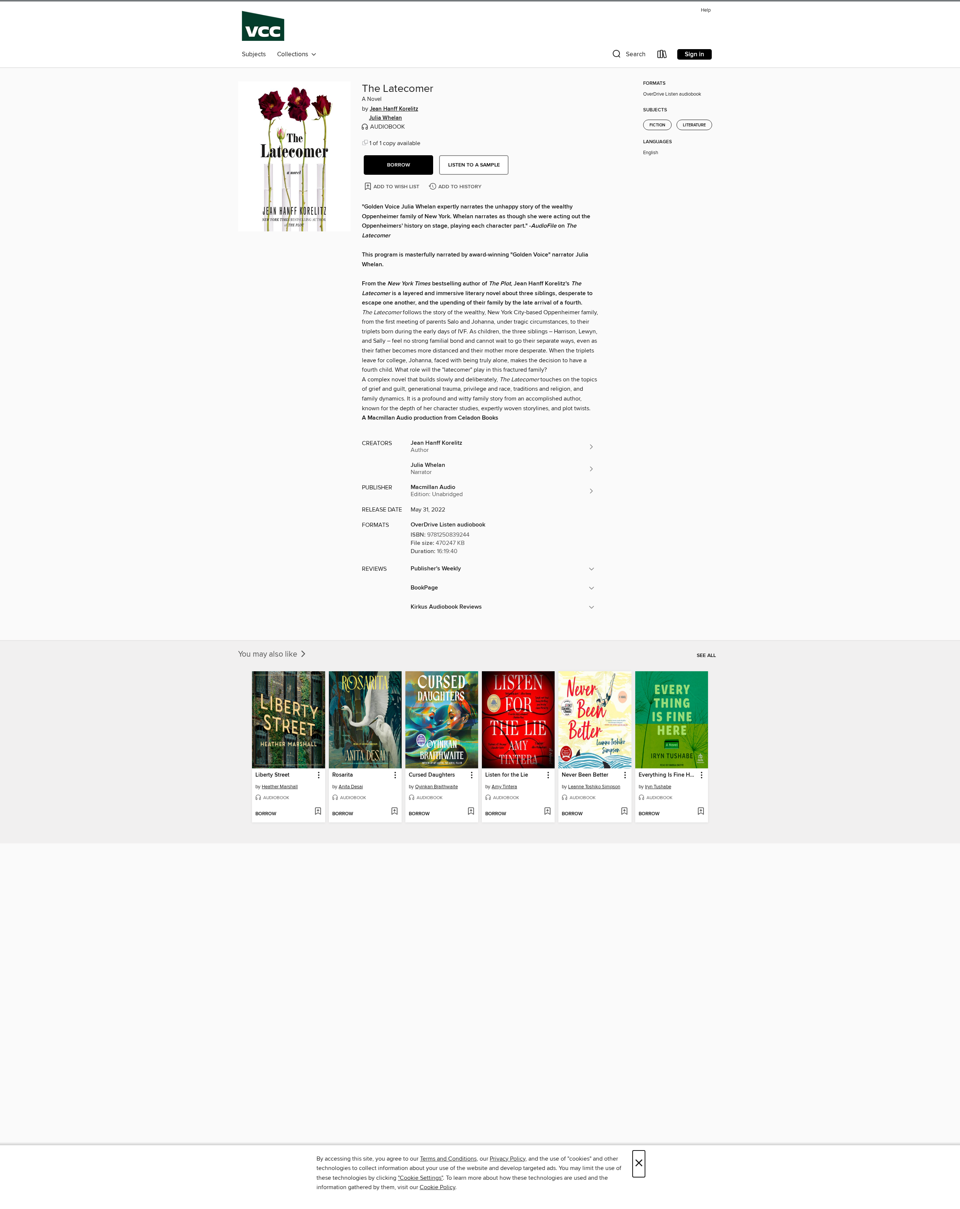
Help (706, 10)
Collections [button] (294, 54)
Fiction (657, 125)
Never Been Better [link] (585, 775)
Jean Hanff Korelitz (394, 109)
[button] (628, 55)
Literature (694, 125)
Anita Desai (351, 787)
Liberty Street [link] (272, 775)
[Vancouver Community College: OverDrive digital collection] (263, 26)
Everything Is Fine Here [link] (668, 775)
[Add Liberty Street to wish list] (317, 812)
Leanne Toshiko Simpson (594, 787)
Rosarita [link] (342, 775)
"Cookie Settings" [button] (420, 1178)
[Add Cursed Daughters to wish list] (471, 812)
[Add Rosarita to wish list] (394, 812)
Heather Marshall (280, 787)
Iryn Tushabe (658, 787)
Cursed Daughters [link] (432, 775)
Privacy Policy (507, 1158)
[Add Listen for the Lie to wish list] (547, 812)
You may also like (268, 654)
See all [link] (706, 655)
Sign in (694, 54)
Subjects (254, 54)
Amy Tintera (504, 787)
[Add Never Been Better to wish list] (624, 812)
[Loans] (662, 55)
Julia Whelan (385, 118)
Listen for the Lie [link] (506, 775)
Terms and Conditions (448, 1158)
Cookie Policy (437, 1187)
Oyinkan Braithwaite (436, 787)
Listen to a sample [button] (474, 165)
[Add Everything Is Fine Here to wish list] (700, 812)
